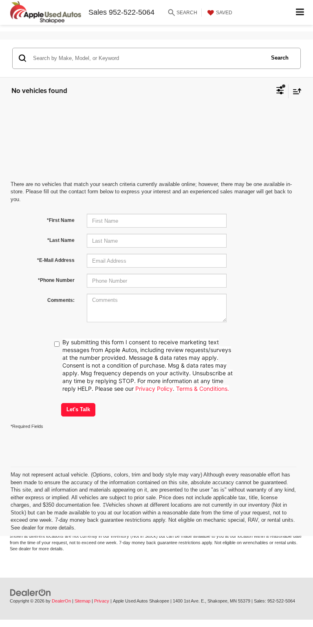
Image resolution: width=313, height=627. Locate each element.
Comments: (61, 300)
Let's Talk (78, 409)
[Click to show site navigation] (300, 12)
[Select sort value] (295, 91)
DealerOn (61, 600)
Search (280, 58)
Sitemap (82, 600)
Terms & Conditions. (202, 388)
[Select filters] (280, 91)
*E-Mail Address (56, 260)
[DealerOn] (30, 592)
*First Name (61, 220)
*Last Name (61, 240)
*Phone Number (56, 280)
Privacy (101, 600)
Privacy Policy (154, 388)
